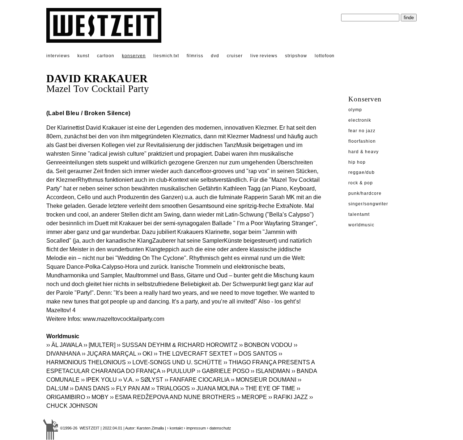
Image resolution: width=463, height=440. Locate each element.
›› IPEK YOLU (99, 380)
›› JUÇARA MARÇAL (109, 354)
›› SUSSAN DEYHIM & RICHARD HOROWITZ (177, 345)
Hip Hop (357, 162)
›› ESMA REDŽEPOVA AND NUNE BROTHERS (172, 397)
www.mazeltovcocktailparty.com (123, 319)
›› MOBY (97, 397)
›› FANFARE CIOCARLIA (197, 380)
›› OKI (144, 354)
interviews (58, 55)
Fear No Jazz (361, 131)
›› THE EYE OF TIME (267, 388)
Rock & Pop (360, 183)
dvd (215, 55)
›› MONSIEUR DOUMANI (263, 380)
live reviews (264, 55)
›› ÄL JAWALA (64, 345)
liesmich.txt (166, 55)
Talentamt (359, 214)
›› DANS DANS (90, 388)
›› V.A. (126, 380)
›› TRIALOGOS (170, 388)
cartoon (105, 55)
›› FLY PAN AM (130, 388)
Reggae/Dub (361, 172)
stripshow (296, 55)
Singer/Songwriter (368, 204)
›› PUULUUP (178, 371)
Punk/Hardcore (364, 193)
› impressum (195, 428)
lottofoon (325, 55)
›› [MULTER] (99, 345)
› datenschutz (219, 428)
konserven (134, 55)
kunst (83, 55)
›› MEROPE (252, 397)
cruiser (235, 55)
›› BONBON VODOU (265, 345)
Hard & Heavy (363, 152)
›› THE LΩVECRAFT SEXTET (193, 354)
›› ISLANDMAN (270, 371)
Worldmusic (361, 225)
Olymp (355, 110)
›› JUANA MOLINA (215, 388)
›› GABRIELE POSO (223, 371)
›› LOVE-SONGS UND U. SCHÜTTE (174, 362)
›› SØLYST (149, 380)
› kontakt (175, 428)
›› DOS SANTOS (255, 354)
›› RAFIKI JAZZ (288, 397)
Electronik (359, 120)
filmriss (195, 55)
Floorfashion (362, 141)
